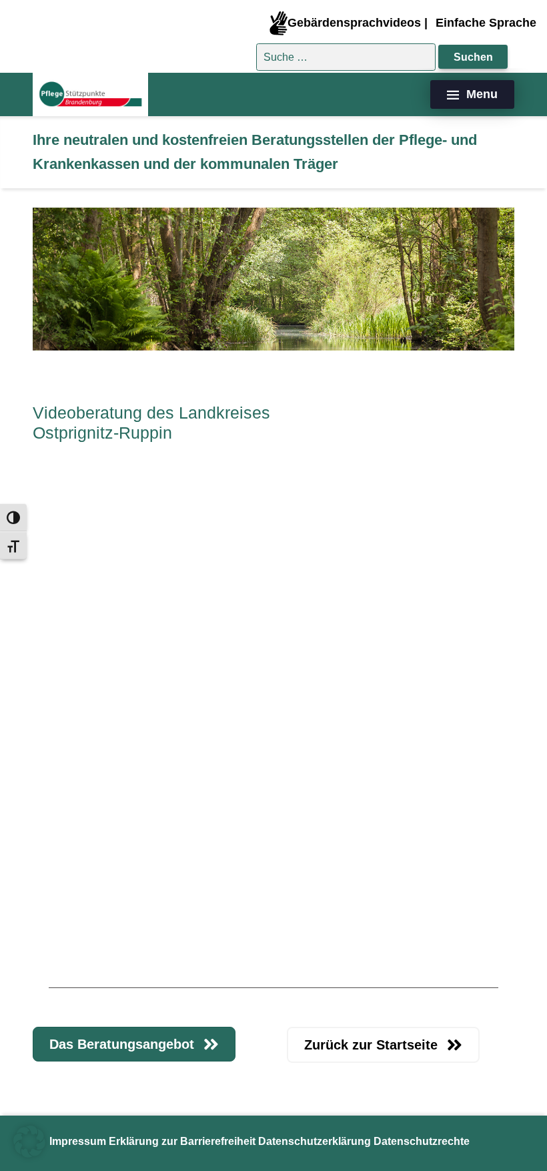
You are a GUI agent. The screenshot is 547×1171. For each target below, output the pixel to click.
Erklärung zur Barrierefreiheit (182, 1141)
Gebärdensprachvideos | (358, 22)
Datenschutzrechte (422, 1141)
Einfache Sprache (486, 22)
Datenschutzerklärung (314, 1141)
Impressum (77, 1141)
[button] (29, 1141)
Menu (482, 94)
